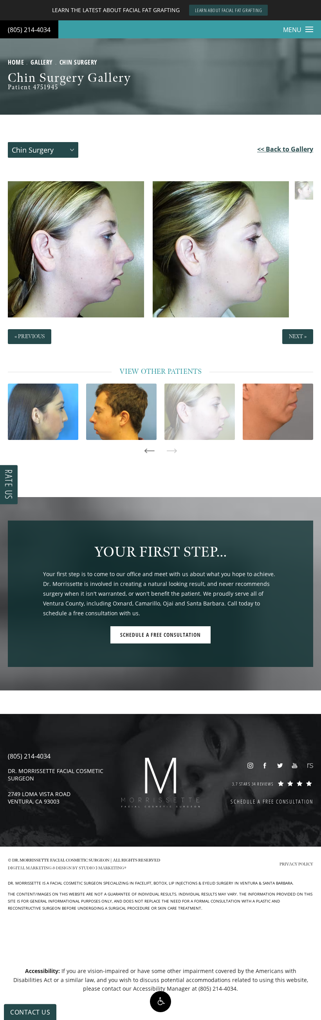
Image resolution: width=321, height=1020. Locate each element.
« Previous (29, 336)
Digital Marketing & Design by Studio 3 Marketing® (67, 867)
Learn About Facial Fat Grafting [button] (228, 10)
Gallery (42, 62)
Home (16, 62)
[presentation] (149, 451)
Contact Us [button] (30, 1012)
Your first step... (160, 552)
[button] (160, 1001)
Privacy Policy (296, 864)
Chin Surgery (78, 62)
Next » (298, 336)
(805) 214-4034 (29, 29)
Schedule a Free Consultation (160, 634)
